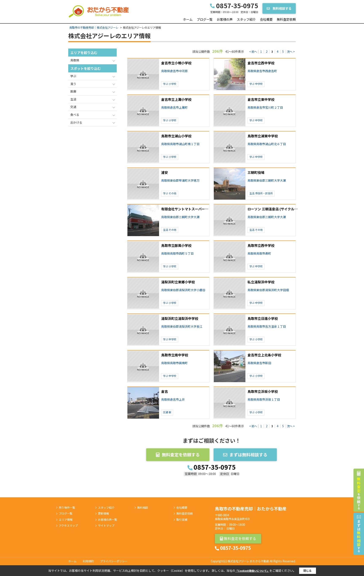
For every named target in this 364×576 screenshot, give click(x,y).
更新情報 (103, 513)
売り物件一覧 (67, 508)
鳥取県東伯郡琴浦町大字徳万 (180, 180)
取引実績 (181, 520)
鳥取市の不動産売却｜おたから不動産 (250, 509)
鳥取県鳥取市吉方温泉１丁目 (267, 327)
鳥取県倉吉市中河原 (174, 71)
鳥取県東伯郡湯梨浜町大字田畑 (268, 290)
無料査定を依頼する (181, 455)
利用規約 (88, 561)
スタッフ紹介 (246, 19)
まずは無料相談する (248, 455)
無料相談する (282, 8)
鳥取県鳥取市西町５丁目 (177, 253)
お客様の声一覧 (107, 520)
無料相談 (142, 508)
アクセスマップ (68, 525)
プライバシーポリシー (113, 561)
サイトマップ (106, 525)
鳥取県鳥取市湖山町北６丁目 (267, 144)
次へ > (291, 52)
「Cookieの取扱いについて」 (252, 570)
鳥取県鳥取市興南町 (174, 363)
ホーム (188, 19)
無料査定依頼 (286, 19)
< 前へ (253, 52)
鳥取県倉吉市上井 (173, 400)
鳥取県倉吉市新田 (259, 363)
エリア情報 (65, 520)
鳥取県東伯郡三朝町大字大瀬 (267, 180)
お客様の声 (225, 19)
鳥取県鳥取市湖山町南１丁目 (180, 144)
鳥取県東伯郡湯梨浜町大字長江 (181, 327)
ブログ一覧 (205, 19)
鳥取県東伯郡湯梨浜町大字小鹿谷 (183, 290)
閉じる (307, 571)
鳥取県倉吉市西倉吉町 (262, 71)
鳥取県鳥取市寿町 (259, 253)
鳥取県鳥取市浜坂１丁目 (264, 400)
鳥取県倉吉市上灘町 (174, 107)
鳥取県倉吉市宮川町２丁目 (265, 107)
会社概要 (266, 19)
